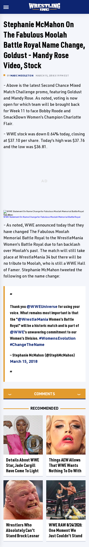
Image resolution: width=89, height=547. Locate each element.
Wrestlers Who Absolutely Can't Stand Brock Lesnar (22, 530)
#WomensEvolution (57, 338)
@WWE (17, 332)
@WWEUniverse (42, 306)
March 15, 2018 (23, 361)
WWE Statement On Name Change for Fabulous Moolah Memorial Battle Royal (41, 217)
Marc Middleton (21, 75)
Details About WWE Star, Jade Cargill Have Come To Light (22, 465)
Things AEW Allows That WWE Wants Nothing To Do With (65, 465)
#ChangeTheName (27, 344)
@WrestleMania (33, 319)
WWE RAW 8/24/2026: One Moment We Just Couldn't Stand (65, 530)
